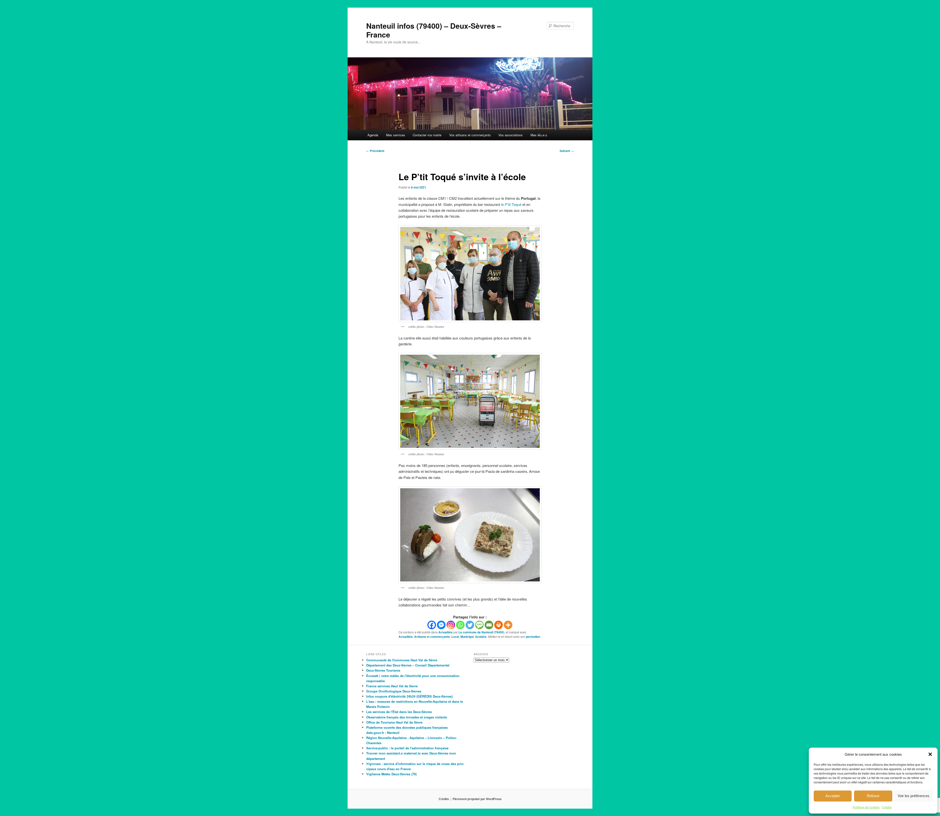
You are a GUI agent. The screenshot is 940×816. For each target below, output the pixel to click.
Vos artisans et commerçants (470, 135)
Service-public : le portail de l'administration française (407, 748)
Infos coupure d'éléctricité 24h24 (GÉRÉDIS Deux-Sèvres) (409, 696)
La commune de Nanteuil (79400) (481, 632)
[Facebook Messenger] (441, 625)
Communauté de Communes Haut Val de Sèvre (401, 660)
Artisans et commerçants (432, 636)
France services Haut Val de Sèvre (392, 686)
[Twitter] (470, 625)
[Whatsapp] (460, 625)
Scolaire (481, 636)
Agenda (372, 135)
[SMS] (479, 625)
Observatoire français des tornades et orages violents (406, 717)
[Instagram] (450, 625)
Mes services (395, 135)
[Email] (489, 625)
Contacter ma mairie (427, 135)
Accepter (832, 796)
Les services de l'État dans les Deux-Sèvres (399, 711)
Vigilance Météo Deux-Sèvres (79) (391, 774)
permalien (533, 636)
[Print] (498, 625)
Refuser (873, 796)
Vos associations (510, 135)
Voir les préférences (913, 796)
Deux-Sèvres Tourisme (383, 670)
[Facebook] (431, 625)
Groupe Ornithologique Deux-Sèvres (393, 691)
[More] (508, 625)
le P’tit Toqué (511, 204)
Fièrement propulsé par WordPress (477, 799)
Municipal (467, 636)
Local (455, 636)
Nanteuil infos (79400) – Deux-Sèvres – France (433, 30)
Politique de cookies (866, 807)
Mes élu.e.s (538, 135)
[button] (930, 754)
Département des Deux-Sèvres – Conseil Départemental (407, 665)
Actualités (445, 632)
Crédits (887, 807)
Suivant (567, 151)
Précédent (375, 151)
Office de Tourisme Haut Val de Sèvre (394, 722)
